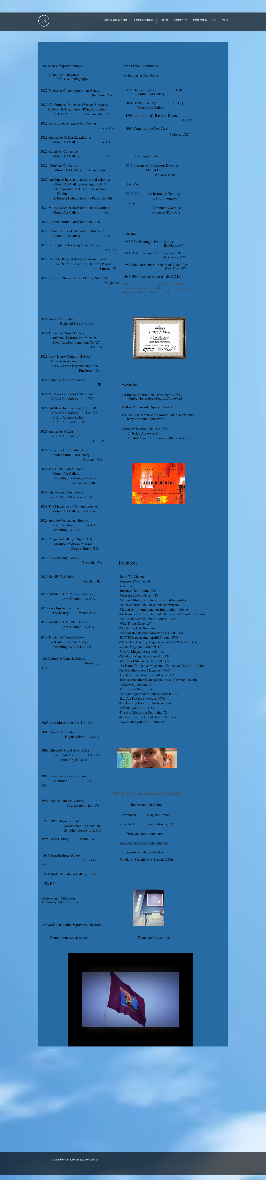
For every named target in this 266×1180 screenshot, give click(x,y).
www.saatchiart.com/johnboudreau (144, 842)
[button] (188, 1042)
